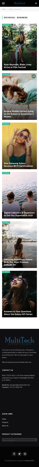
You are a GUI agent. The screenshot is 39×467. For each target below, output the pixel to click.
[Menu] (3, 3)
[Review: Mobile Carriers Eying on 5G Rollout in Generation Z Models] (19, 96)
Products (5, 422)
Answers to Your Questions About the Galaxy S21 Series (18, 312)
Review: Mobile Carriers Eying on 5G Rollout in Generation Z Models (19, 114)
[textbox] (19, 440)
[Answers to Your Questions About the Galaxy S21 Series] (19, 294)
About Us (5, 426)
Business (6, 24)
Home (4, 419)
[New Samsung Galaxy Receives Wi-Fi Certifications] (19, 146)
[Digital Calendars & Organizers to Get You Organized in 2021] (19, 195)
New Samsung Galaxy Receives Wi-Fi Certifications (18, 164)
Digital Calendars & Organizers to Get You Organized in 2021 (19, 214)
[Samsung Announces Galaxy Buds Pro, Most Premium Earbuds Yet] (19, 244)
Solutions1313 (29, 460)
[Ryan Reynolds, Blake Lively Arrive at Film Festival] (19, 47)
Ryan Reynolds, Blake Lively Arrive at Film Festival (17, 66)
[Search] (36, 3)
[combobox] (19, 439)
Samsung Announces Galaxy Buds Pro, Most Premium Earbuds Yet (18, 262)
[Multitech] (19, 3)
